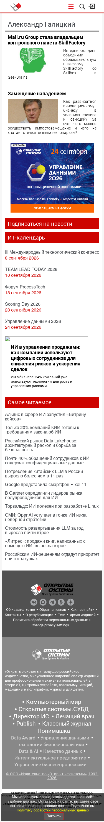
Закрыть (54, 816)
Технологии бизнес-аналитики (50, 744)
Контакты (13, 615)
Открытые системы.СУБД (54, 709)
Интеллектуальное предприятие (50, 758)
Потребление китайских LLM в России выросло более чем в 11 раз (44, 473)
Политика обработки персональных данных (50, 620)
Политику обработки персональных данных (53, 810)
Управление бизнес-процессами (50, 764)
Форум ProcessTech (25, 286)
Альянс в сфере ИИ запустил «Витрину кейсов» (45, 416)
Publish (26, 723)
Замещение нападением (37, 93)
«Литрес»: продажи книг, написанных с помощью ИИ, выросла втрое (45, 543)
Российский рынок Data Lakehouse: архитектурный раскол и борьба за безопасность (41, 445)
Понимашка (53, 731)
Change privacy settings (50, 625)
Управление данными (64, 738)
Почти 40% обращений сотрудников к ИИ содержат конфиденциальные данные (47, 460)
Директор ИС (31, 716)
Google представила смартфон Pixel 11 (46, 484)
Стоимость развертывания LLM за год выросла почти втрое (44, 530)
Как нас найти (82, 609)
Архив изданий (83, 615)
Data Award (23, 738)
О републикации (40, 615)
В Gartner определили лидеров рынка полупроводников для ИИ (43, 495)
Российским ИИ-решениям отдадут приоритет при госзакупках (52, 556)
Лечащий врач (74, 716)
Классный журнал (66, 723)
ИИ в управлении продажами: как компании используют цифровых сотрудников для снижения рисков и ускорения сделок (45, 358)
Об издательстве (20, 609)
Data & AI (28, 751)
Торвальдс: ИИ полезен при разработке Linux (52, 506)
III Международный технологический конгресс (52, 252)
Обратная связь (52, 609)
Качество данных (62, 751)
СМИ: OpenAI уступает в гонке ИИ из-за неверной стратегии (46, 517)
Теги (61, 615)
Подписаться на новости (40, 223)
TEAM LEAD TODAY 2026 (31, 269)
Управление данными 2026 (33, 321)
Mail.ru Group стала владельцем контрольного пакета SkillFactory (46, 40)
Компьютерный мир (53, 702)
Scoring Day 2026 (22, 304)
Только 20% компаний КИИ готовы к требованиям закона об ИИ (42, 429)
